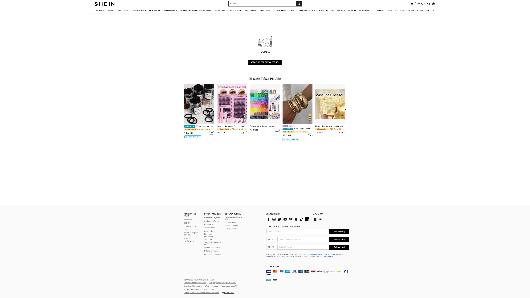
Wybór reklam (209, 289)
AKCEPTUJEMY (272, 267)
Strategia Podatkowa (212, 248)
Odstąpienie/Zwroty (211, 221)
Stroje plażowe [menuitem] (154, 10)
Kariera (186, 230)
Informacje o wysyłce (212, 218)
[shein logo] (105, 4)
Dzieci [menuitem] (261, 10)
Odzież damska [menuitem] (139, 10)
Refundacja (208, 224)
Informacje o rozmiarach (209, 235)
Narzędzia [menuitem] (352, 10)
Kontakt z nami (230, 222)
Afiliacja (187, 238)
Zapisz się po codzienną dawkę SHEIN (283, 227)
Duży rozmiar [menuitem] (235, 10)
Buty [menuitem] (268, 10)
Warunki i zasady (211, 286)
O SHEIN (187, 223)
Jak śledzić (208, 231)
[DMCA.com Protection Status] (275, 280)
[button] (428, 4)
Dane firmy (188, 220)
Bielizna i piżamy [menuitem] (220, 10)
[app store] (315, 221)
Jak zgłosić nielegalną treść (212, 243)
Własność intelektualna (192, 289)
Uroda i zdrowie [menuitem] (250, 10)
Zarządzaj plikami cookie (193, 286)
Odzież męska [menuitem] (205, 10)
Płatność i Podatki (231, 226)
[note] (192, 136)
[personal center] (412, 4)
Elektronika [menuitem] (323, 10)
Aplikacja (318, 214)
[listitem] (199, 111)
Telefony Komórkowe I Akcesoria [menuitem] (303, 10)
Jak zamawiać (209, 228)
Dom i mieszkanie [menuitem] (170, 10)
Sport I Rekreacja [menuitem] (338, 10)
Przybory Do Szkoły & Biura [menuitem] (411, 10)
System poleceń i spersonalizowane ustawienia (201, 293)
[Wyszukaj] (299, 3)
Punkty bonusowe (231, 229)
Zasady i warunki (190, 226)
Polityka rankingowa (211, 251)
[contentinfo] (307, 273)
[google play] (320, 221)
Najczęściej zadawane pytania (233, 218)
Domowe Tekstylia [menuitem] (280, 10)
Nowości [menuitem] (111, 10)
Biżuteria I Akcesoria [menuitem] (188, 10)
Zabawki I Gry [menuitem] (392, 10)
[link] (417, 3)
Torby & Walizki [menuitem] (364, 10)
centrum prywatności (325, 256)
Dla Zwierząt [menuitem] (379, 10)
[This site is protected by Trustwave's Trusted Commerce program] (268, 280)
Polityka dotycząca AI (229, 286)
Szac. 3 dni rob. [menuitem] (124, 10)
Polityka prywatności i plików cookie (321, 255)
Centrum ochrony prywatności (195, 283)
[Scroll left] (430, 10)
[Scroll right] (434, 10)
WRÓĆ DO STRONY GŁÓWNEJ (265, 62)
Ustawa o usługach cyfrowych (191, 234)
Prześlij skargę (189, 241)
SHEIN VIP (208, 239)
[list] (288, 219)
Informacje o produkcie (212, 254)
